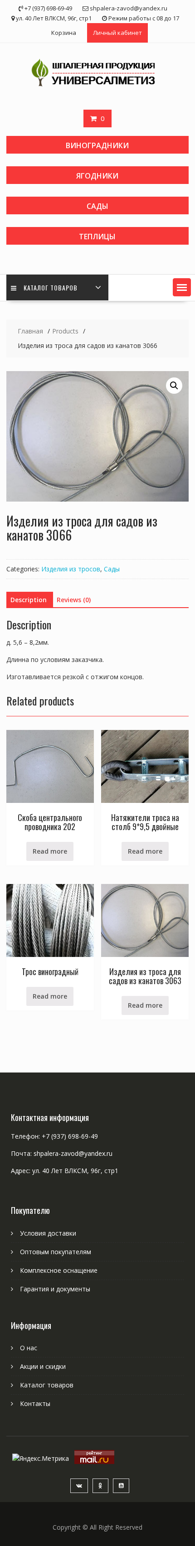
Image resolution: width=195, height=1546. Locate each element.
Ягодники (97, 176)
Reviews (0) (74, 599)
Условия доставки (48, 1233)
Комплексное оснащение (59, 1270)
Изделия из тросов (70, 569)
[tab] (28, 600)
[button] (182, 287)
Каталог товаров (51, 287)
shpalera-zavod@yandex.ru (73, 1153)
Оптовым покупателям (55, 1251)
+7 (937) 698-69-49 (70, 1136)
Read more (50, 851)
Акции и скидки (43, 1366)
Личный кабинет (117, 33)
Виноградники (97, 145)
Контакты (35, 1403)
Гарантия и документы (55, 1289)
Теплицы (97, 237)
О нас (28, 1347)
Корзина (63, 33)
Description (28, 599)
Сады (97, 206)
